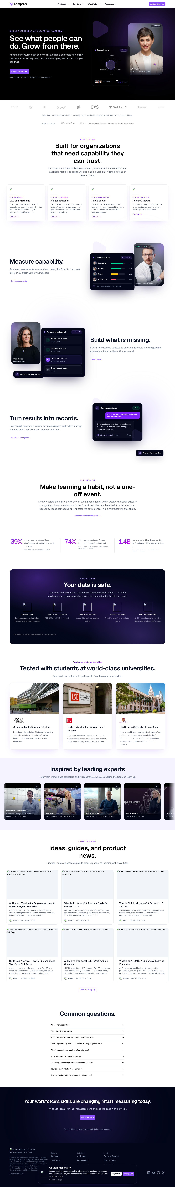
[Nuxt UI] (19, 4)
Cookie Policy (57, 1176)
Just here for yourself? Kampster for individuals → (31, 77)
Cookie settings (55, 1180)
